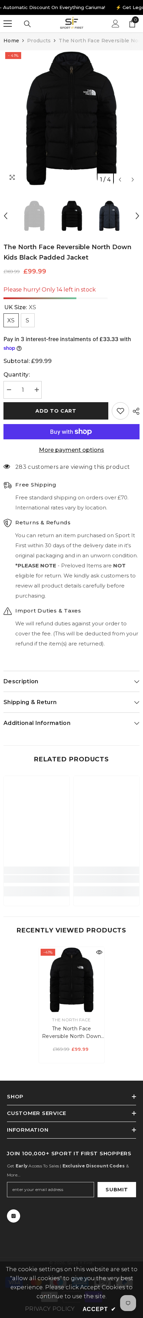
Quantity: (16, 374)
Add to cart (55, 411)
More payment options (71, 450)
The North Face (71, 1019)
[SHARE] (134, 411)
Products (39, 40)
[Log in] (115, 23)
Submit (117, 1189)
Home (11, 40)
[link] (36, 879)
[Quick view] (99, 952)
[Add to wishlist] (120, 411)
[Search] (27, 24)
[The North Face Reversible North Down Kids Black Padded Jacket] (71, 980)
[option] (71, 118)
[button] (120, 180)
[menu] (7, 23)
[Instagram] (13, 1216)
